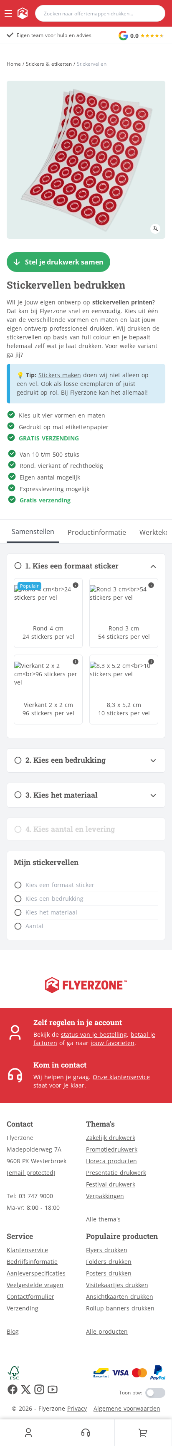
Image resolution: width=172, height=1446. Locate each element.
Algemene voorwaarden (127, 1408)
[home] (22, 13)
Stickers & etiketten (49, 64)
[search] (154, 13)
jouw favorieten (112, 1043)
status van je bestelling (94, 1034)
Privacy (77, 1408)
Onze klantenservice (121, 1077)
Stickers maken (59, 375)
